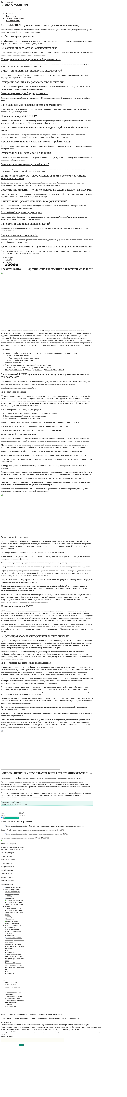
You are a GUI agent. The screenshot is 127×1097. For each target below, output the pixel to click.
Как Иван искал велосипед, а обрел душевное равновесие (13, 929)
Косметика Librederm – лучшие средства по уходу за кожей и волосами (46, 189)
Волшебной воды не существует (21, 212)
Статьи (8, 262)
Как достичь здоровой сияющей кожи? (25, 223)
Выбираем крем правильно (18, 36)
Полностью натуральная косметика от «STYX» (21, 838)
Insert (21, 1045)
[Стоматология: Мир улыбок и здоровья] (14, 890)
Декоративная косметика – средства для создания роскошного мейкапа (46, 246)
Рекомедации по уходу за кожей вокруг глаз (29, 48)
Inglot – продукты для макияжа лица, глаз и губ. (31, 70)
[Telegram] (11, 264)
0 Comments (9, 898)
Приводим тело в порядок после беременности (31, 59)
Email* (22, 815)
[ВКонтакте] (6, 264)
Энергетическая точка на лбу (19, 235)
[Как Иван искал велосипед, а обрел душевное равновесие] (14, 925)
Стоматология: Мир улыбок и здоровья (26, 153)
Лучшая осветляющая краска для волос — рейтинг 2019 (36, 141)
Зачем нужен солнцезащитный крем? (25, 164)
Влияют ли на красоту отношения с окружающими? (34, 201)
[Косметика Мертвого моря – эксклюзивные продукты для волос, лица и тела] (14, 961)
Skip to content (7, 2)
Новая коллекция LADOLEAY (19, 116)
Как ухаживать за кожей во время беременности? (32, 104)
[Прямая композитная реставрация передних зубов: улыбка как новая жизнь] (14, 906)
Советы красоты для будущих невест (24, 93)
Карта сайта (6, 1022)
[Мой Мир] (14, 264)
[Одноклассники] (9, 264)
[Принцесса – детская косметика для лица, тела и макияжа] (14, 942)
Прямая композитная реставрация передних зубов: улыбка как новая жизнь (45, 129)
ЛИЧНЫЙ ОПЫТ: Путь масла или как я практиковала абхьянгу (40, 25)
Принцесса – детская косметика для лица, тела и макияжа (14, 946)
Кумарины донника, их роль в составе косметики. (32, 82)
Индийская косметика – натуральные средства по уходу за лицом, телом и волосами (43, 177)
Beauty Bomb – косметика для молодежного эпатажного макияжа (28, 830)
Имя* (21, 813)
